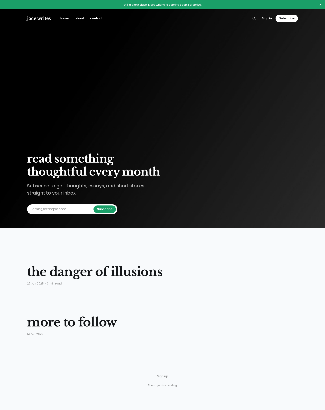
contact (96, 18)
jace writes (39, 18)
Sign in (267, 18)
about (79, 18)
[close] (320, 5)
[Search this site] (254, 18)
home (64, 18)
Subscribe (287, 18)
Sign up (162, 376)
